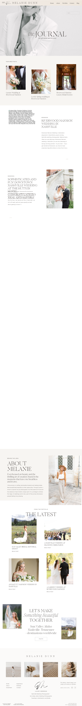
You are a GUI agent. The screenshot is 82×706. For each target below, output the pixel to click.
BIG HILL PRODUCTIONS (72, 704)
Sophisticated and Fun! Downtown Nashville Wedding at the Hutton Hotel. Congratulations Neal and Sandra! (22, 188)
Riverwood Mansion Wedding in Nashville (57, 124)
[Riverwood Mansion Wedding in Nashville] (22, 130)
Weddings (44, 117)
